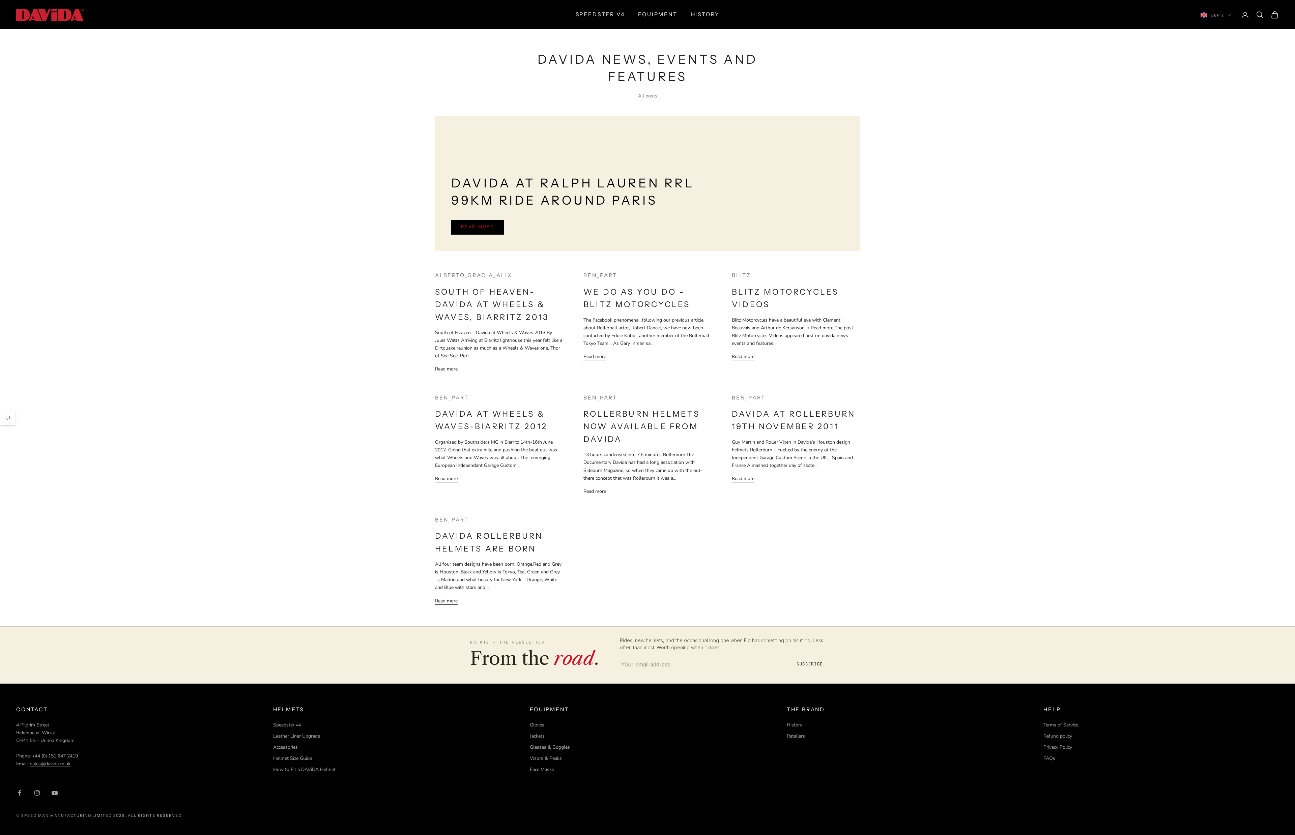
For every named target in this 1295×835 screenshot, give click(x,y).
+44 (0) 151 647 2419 (55, 756)
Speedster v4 (287, 725)
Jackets (537, 736)
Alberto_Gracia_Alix (473, 275)
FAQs (1049, 758)
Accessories (285, 747)
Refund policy (1057, 736)
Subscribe (810, 664)
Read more (477, 227)
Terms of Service (1060, 725)
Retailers (796, 736)
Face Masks (542, 769)
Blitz (741, 275)
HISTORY (705, 14)
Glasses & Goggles (550, 747)
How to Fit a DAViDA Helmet (304, 769)
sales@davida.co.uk (50, 764)
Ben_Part (600, 275)
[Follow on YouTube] (54, 792)
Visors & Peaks (546, 758)
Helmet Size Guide (292, 758)
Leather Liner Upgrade (296, 736)
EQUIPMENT (657, 14)
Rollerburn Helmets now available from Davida (641, 426)
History (794, 725)
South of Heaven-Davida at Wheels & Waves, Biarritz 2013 (492, 304)
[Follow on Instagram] (37, 792)
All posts (647, 96)
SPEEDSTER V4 (600, 14)
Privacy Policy (1057, 747)
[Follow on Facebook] (19, 792)
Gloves (537, 725)
